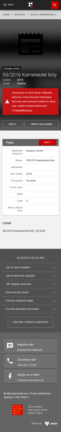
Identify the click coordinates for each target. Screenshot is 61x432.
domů (6, 14)
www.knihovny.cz (23, 110)
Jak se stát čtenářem (18, 267)
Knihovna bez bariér (17, 292)
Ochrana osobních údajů (19, 300)
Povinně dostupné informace (22, 308)
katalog (20, 14)
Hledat (54, 5)
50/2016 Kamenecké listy (44, 14)
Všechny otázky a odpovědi (30, 322)
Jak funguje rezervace (18, 284)
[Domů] (30, 5)
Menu (8, 5)
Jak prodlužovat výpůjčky (20, 275)
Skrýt (47, 142)
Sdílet (12, 124)
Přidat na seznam (41, 124)
